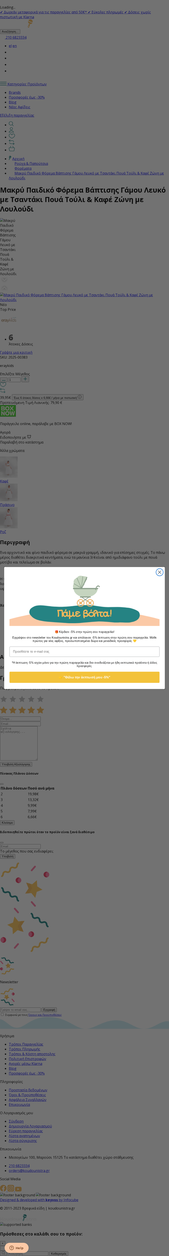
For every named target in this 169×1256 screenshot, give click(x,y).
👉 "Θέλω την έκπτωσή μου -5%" (84, 677)
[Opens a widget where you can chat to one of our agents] (16, 1248)
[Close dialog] (159, 572)
